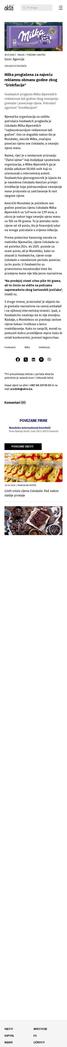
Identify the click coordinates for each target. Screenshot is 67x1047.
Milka (27, 347)
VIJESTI (8, 1029)
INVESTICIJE (40, 1029)
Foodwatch (10, 347)
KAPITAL (9, 1035)
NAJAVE (8, 1042)
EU (35, 1035)
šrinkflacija (44, 347)
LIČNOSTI (39, 1042)
